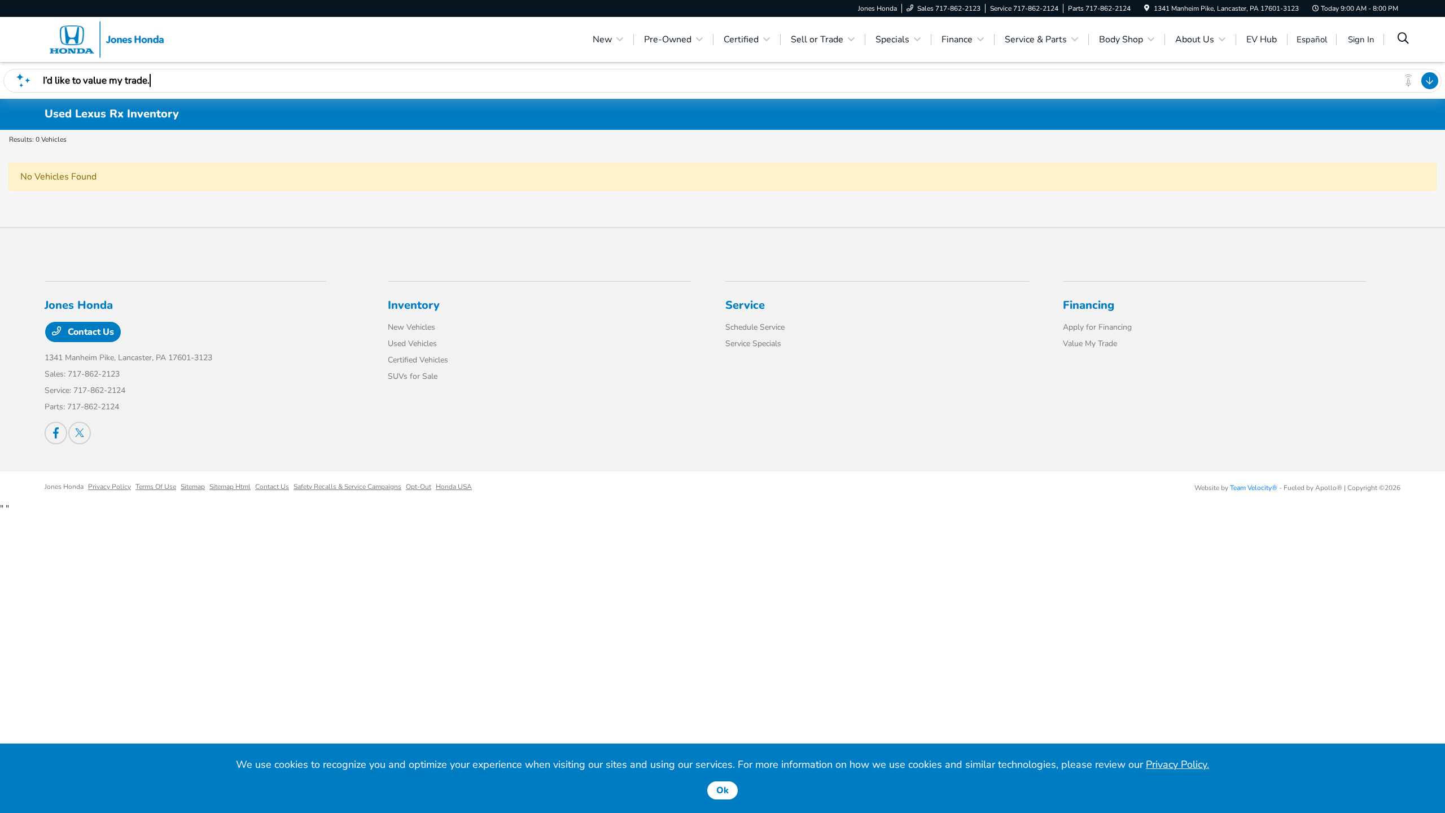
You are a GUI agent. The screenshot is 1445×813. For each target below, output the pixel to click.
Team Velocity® (1253, 487)
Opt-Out (418, 486)
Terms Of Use (155, 486)
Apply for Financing (1097, 327)
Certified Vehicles (418, 360)
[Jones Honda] (106, 39)
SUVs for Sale (412, 376)
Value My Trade (1090, 343)
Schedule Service (755, 327)
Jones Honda (64, 486)
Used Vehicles (412, 343)
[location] (1146, 8)
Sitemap (193, 486)
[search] (1403, 39)
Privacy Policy (109, 486)
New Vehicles (411, 327)
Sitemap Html (230, 486)
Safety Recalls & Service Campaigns (347, 486)
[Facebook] (56, 433)
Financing (1088, 305)
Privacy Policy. (1177, 764)
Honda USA (454, 486)
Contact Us (89, 332)
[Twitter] (79, 433)
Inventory (414, 305)
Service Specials (753, 343)
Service (745, 305)
